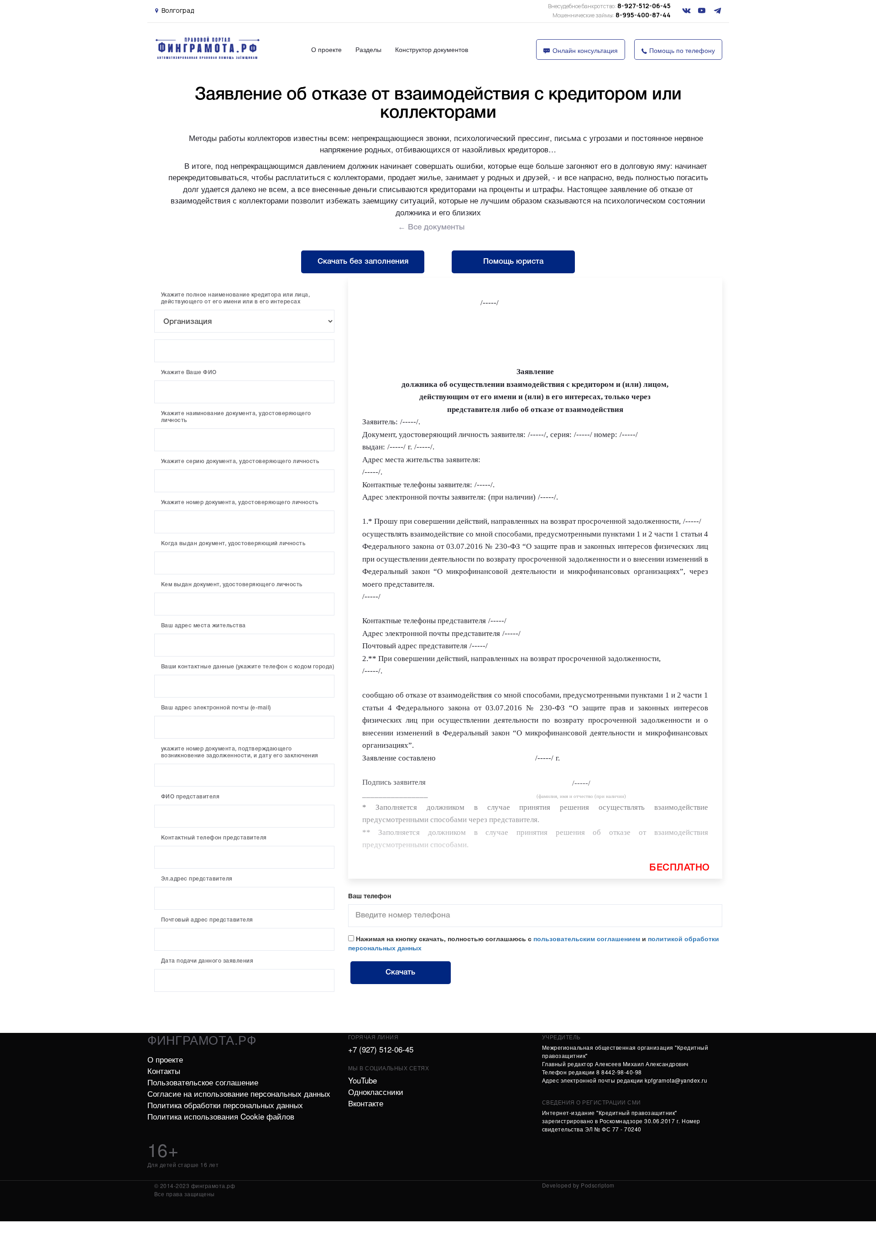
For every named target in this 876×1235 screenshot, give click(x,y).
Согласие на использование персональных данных (238, 1093)
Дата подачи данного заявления (207, 961)
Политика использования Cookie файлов (220, 1116)
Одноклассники (375, 1091)
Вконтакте (365, 1103)
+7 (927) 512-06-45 (380, 1049)
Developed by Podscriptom (578, 1185)
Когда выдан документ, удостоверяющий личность (233, 543)
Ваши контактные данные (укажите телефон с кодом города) (247, 666)
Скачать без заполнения (363, 261)
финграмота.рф (202, 1039)
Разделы (368, 49)
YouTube (362, 1080)
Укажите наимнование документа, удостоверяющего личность (236, 417)
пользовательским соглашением (586, 938)
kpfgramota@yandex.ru (676, 1080)
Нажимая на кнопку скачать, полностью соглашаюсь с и (533, 943)
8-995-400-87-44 (612, 14)
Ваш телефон (369, 897)
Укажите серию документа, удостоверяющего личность (240, 461)
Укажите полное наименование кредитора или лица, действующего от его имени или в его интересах (235, 298)
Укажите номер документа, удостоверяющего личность (239, 502)
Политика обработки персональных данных (225, 1104)
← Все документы (431, 227)
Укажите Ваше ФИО (189, 372)
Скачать (400, 972)
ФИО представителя (190, 796)
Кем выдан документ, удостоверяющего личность (231, 584)
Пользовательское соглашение (202, 1082)
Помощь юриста (513, 261)
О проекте (326, 49)
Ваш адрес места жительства (203, 625)
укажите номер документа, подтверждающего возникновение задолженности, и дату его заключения (239, 752)
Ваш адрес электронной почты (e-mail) (216, 707)
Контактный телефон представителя (214, 837)
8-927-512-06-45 (609, 5)
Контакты (163, 1070)
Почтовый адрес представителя (207, 919)
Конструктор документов (431, 49)
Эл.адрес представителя (197, 878)
